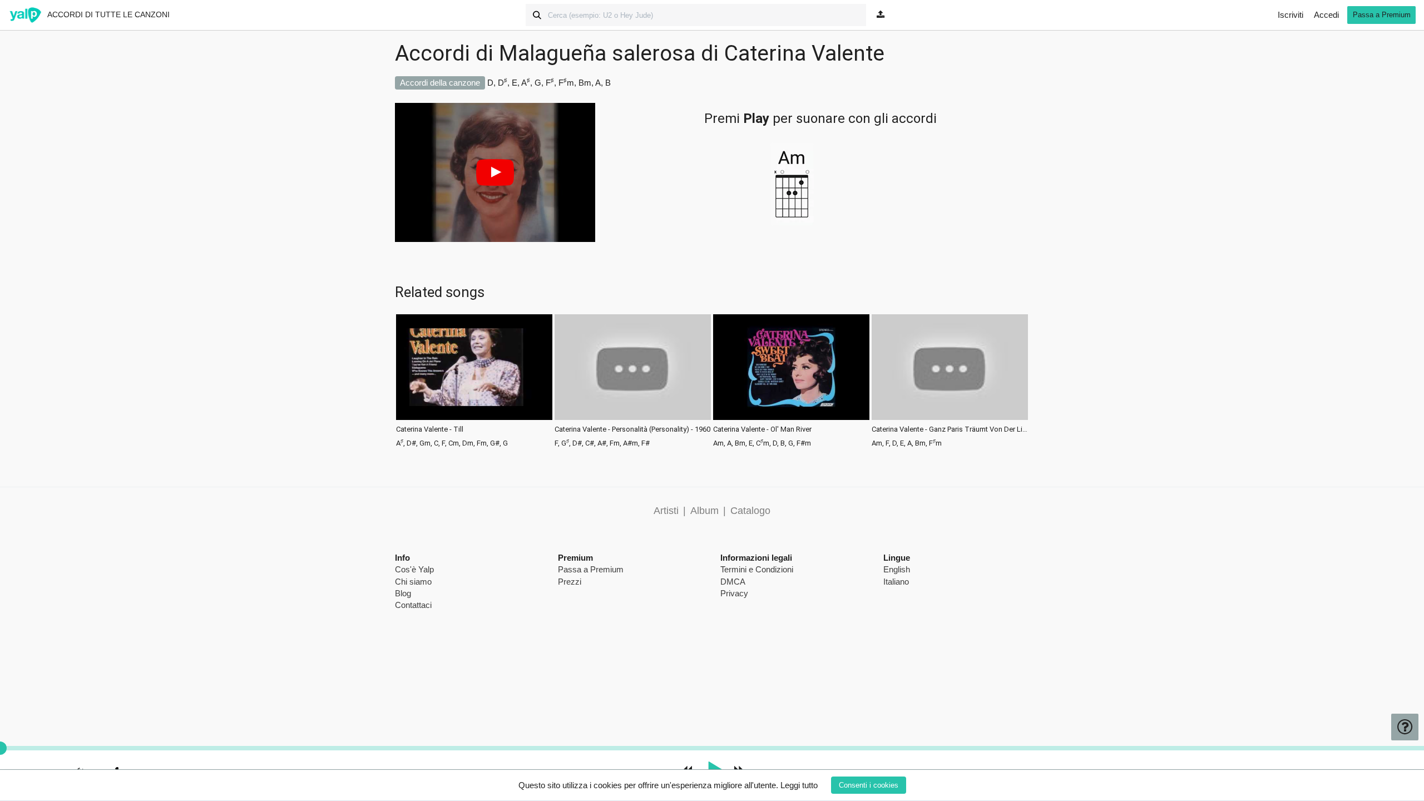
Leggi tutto (799, 785)
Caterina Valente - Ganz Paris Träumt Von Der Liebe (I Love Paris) (950, 429)
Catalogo (750, 510)
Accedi (1326, 14)
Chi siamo (413, 581)
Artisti (666, 510)
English (896, 569)
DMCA (732, 581)
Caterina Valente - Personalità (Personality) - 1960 (632, 429)
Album (704, 510)
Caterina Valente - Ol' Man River (762, 429)
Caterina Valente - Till (429, 429)
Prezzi (569, 581)
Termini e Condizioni (756, 569)
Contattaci (413, 605)
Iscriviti (1290, 14)
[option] (474, 379)
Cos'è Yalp (414, 569)
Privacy (734, 593)
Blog (403, 593)
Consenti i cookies (868, 785)
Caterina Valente (804, 53)
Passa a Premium (1382, 15)
